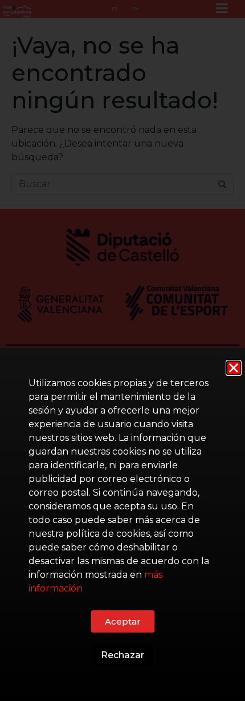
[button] (233, 368)
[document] (122, 350)
